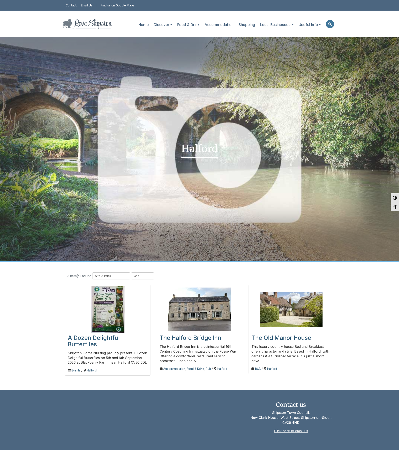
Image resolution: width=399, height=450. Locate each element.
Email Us (86, 5)
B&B (258, 368)
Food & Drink (188, 24)
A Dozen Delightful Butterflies (94, 341)
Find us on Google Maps (117, 5)
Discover (161, 24)
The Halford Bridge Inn (190, 337)
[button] (330, 24)
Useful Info (308, 24)
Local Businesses (275, 24)
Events (75, 370)
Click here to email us (291, 431)
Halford (92, 370)
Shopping (247, 24)
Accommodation (219, 24)
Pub (208, 368)
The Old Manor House (281, 337)
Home (143, 24)
